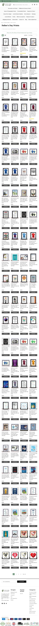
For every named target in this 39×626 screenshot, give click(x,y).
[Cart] (36, 4)
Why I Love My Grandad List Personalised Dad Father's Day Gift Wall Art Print (24, 115)
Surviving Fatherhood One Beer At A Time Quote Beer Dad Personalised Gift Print (6, 498)
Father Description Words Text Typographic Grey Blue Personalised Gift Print (5, 520)
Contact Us (21, 19)
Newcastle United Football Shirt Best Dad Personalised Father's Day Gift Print (14, 137)
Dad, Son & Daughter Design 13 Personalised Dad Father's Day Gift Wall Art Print (24, 327)
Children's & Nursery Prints (25, 8)
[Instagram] (4, 603)
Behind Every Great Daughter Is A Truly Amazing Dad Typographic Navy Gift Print (23, 455)
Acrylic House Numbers (18, 14)
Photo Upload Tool (32, 19)
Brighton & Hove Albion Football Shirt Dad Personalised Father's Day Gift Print (5, 179)
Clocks (13, 16)
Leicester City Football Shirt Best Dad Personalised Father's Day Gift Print (14, 179)
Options (6, 56)
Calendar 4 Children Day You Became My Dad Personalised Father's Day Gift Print (5, 93)
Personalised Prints (21, 11)
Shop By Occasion (30, 16)
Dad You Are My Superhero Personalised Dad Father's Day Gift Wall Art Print (6, 222)
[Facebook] (2, 603)
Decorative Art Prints (12, 8)
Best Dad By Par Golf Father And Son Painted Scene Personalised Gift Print (14, 200)
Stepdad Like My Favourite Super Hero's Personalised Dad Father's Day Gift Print (6, 72)
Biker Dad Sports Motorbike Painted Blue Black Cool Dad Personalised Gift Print (5, 200)
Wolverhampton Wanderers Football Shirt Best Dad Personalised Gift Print (33, 370)
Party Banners (27, 14)
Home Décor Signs (7, 14)
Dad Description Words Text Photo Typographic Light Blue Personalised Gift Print (5, 455)
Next (24, 574)
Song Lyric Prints (31, 11)
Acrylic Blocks (8, 16)
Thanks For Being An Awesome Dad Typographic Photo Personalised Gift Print (14, 434)
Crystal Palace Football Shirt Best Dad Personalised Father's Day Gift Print (14, 243)
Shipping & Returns (7, 19)
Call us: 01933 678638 (7, 1)
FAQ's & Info (15, 19)
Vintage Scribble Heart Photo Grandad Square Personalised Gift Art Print (24, 541)
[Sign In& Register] (32, 4)
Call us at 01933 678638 (5, 600)
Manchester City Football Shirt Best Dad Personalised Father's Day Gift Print (23, 243)
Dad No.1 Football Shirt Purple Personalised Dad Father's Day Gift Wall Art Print (15, 370)
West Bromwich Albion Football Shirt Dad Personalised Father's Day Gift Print (14, 391)
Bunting (33, 14)
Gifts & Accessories (21, 16)
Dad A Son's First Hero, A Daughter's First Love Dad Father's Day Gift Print (32, 286)
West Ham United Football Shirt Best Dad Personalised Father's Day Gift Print (32, 115)
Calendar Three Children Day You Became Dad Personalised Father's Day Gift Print (33, 72)
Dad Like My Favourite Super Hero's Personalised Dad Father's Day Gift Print (24, 49)
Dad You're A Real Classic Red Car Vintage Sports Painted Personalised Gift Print (24, 520)
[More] (16, 11)
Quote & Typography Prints (10, 11)
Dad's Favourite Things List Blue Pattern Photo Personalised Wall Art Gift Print (33, 434)
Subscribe (22, 581)
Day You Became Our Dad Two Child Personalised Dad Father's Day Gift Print (33, 391)
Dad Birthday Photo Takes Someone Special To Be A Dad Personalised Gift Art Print (24, 264)
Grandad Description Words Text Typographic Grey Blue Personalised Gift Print (33, 498)
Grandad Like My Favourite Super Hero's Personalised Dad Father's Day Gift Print (15, 72)
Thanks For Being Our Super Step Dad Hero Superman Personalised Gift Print (23, 477)
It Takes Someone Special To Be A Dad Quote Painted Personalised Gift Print (5, 264)
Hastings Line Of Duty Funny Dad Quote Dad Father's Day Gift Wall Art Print (5, 327)
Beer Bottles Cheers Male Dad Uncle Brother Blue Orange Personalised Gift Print (33, 413)
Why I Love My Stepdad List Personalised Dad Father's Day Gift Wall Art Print (15, 222)
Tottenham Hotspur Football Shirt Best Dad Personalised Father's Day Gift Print (14, 115)
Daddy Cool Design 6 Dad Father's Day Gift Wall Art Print (24, 284)
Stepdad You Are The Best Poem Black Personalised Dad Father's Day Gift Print (24, 222)
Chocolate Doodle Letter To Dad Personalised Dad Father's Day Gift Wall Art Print (33, 49)
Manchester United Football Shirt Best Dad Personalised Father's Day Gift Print (23, 137)
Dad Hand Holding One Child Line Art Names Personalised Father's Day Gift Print (24, 72)
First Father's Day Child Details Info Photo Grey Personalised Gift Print (23, 179)
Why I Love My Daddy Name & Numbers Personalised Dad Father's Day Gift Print (33, 93)
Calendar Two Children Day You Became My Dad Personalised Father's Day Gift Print (15, 49)
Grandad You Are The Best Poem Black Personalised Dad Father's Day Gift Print (6, 349)
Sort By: (25, 35)
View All (21, 593)
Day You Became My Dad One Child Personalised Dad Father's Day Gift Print (5, 413)
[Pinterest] (6, 603)
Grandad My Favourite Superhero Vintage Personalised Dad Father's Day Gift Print (6, 243)
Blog (26, 19)
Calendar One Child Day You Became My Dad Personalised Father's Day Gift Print (5, 137)
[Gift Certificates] (34, 4)
